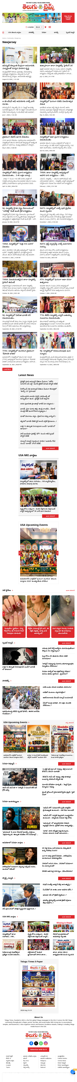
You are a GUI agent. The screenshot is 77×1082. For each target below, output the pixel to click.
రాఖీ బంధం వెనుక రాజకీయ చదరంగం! (57, 687)
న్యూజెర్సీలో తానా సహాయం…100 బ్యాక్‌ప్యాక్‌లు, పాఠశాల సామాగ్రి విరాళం (38, 482)
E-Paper (31, 27)
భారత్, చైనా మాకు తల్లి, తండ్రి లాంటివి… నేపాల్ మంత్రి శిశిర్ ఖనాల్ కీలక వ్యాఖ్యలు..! (37, 410)
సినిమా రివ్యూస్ (62, 1063)
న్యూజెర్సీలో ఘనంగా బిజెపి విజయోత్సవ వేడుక (56, 103)
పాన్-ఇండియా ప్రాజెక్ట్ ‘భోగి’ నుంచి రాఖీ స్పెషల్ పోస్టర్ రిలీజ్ (37, 435)
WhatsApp (41, 1043)
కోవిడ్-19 (8, 1058)
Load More (7, 369)
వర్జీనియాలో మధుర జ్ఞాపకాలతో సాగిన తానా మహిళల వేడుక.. (36, 954)
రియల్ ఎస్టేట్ (9, 1056)
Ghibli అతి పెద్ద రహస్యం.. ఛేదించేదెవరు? (57, 871)
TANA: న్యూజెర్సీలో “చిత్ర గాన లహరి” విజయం (18, 245)
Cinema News (62, 1061)
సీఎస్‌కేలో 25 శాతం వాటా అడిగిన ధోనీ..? (58, 890)
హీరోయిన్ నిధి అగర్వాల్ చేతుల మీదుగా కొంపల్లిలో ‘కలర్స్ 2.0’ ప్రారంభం (38, 390)
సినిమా (44, 33)
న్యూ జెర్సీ (25, 1065)
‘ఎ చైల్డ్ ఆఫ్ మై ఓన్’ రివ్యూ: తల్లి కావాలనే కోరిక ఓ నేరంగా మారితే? (57, 770)
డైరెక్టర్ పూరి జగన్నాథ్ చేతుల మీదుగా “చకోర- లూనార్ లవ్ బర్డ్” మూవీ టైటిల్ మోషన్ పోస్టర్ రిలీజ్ (39, 383)
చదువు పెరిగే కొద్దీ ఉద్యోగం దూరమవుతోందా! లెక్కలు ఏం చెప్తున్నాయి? (58, 649)
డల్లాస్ (25, 1063)
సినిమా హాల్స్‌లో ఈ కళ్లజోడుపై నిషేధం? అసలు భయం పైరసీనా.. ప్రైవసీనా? (56, 672)
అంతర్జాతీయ (61, 1056)
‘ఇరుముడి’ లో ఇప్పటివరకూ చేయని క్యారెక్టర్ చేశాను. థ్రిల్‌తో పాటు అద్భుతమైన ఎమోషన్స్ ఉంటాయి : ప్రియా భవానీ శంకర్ (58, 825)
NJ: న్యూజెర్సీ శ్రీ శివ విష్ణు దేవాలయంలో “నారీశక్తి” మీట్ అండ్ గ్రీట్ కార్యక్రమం (18, 210)
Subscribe (45, 27)
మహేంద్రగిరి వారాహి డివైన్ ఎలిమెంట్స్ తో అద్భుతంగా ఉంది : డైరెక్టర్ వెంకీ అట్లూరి (35, 397)
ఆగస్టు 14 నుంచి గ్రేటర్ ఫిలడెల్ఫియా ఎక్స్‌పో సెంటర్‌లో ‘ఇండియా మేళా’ (36, 580)
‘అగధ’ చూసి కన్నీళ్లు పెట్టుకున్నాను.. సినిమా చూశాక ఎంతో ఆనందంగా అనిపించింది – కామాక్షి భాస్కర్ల (56, 833)
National (43, 1067)
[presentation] (20, 553)
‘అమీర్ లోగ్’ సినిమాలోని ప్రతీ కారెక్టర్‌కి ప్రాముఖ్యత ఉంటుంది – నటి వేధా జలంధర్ (58, 809)
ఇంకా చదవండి (50, 448)
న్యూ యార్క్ (26, 1067)
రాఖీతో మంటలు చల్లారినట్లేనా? (54, 692)
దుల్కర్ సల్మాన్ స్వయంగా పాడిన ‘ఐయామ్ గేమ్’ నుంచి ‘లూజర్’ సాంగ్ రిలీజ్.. (38, 442)
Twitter (36, 1043)
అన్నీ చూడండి (70, 722)
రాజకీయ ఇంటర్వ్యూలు (63, 1067)
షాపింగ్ (25, 1058)
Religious (43, 1061)
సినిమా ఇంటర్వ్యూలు (63, 1065)
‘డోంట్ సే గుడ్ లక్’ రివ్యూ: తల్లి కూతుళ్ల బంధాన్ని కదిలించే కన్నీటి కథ (56, 778)
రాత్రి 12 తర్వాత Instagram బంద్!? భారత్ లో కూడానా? (37, 427)
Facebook (31, 1043)
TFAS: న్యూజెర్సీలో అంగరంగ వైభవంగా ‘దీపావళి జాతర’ (18, 352)
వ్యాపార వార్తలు (10, 1061)
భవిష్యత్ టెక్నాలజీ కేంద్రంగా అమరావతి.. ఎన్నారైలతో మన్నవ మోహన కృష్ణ (18, 67)
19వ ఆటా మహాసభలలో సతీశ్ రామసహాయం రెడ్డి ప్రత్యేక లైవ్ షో (62, 742)
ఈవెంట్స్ (8, 1063)
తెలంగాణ (43, 1065)
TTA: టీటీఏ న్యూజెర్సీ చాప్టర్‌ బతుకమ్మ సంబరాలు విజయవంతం (55, 317)
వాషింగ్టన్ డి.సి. (44, 1056)
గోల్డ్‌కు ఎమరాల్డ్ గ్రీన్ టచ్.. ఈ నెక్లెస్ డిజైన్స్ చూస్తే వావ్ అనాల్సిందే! (14, 616)
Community (10, 38)
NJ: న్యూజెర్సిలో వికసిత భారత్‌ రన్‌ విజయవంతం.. (16, 317)
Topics (8, 1067)
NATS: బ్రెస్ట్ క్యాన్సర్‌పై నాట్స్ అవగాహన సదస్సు (56, 245)
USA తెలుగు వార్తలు (14, 33)
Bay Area (26, 1061)
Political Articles (62, 1058)
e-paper (8, 1065)
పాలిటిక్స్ (31, 33)
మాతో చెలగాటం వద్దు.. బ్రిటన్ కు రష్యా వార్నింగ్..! (38, 416)
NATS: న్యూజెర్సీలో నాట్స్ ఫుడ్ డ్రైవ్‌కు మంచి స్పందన (55, 210)
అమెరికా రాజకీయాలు (46, 1058)
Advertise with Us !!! (38, 1050)
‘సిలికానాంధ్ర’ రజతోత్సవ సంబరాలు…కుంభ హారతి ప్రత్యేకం (38, 742)
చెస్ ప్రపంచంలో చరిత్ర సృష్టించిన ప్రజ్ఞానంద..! (19, 909)
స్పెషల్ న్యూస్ (70, 33)
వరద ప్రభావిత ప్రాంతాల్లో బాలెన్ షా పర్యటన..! (37, 404)
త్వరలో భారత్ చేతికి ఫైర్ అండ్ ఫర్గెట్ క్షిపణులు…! (38, 421)
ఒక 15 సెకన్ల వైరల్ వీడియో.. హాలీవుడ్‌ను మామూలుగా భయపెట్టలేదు (57, 857)
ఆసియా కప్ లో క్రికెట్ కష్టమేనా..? (54, 895)
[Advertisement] (38, 1077)
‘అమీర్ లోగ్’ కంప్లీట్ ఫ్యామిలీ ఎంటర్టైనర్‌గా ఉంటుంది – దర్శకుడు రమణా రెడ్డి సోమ (58, 816)
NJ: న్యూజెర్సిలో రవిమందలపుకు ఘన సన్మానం (55, 352)
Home (3, 32)
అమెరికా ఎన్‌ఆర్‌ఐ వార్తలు (29, 1056)
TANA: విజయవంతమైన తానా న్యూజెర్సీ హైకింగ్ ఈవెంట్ (19, 281)
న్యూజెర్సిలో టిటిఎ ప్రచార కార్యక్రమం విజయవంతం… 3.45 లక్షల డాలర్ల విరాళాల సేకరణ (17, 174)
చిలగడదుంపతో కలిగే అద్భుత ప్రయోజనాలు (62, 616)
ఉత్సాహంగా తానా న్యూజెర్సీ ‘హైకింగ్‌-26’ (56, 66)
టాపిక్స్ (56, 33)
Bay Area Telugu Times (68, 18)
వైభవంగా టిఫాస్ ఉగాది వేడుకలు (15, 137)
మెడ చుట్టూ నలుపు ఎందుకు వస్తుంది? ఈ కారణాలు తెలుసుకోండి (38, 616)
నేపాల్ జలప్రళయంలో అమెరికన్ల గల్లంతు (61, 935)
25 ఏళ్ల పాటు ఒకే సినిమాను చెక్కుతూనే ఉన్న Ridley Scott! (56, 849)
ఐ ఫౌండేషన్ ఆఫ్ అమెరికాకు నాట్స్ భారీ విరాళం (18, 103)
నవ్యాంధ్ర (43, 1063)
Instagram (46, 1043)
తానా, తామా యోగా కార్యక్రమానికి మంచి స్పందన (63, 953)
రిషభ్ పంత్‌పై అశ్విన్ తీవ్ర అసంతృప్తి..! (57, 885)
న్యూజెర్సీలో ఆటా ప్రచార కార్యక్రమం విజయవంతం (54, 138)
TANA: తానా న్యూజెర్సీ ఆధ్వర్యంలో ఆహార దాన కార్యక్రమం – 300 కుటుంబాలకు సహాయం (54, 174)
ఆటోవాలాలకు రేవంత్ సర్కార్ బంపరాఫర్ (58, 698)
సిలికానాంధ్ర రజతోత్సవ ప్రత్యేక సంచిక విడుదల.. (11, 953)
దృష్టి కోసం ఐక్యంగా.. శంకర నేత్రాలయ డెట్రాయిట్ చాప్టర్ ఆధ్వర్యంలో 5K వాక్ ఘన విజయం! (37, 510)
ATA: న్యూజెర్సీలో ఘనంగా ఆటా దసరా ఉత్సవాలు (55, 281)
